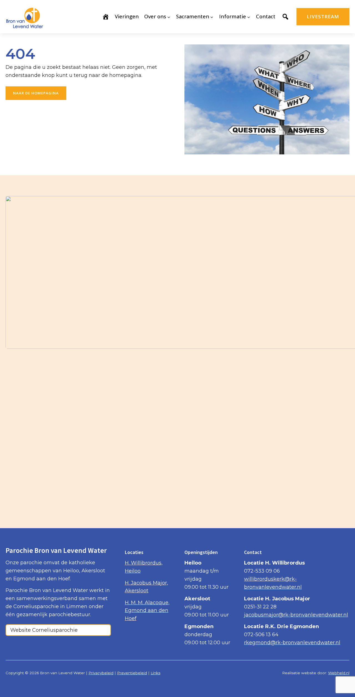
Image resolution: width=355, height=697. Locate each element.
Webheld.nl (338, 673)
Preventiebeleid (132, 673)
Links (155, 673)
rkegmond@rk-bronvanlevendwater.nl (292, 643)
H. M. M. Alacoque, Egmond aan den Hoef (147, 611)
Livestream (323, 16)
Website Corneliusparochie (44, 630)
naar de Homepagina (36, 93)
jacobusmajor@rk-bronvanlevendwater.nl (296, 615)
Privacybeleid (100, 673)
